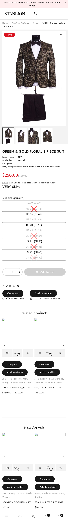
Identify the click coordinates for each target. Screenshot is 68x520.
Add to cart (47, 272)
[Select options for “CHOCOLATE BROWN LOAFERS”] (7, 353)
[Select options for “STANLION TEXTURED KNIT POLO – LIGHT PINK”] (7, 467)
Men (4, 166)
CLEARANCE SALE (20, 22)
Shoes (29, 382)
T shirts (6, 497)
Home (5, 22)
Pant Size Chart (29, 182)
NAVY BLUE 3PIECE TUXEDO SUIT (49, 387)
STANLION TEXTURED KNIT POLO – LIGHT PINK (17, 502)
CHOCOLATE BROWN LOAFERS (17, 387)
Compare (13, 293)
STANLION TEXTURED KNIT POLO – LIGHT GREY (50, 502)
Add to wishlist (43, 293)
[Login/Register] (33, 517)
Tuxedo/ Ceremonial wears (47, 166)
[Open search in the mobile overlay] (35, 13)
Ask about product (51, 298)
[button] (61, 35)
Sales (35, 22)
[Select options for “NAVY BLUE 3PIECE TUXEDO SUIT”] (39, 353)
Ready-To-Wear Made (18, 166)
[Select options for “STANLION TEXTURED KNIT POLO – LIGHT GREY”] (40, 467)
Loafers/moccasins (11, 378)
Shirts (5, 493)
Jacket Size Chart (47, 182)
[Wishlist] (13, 299)
